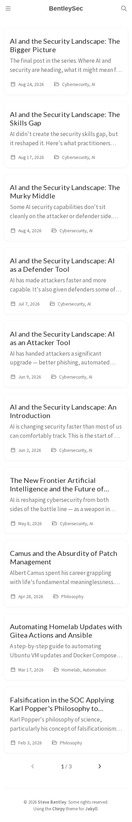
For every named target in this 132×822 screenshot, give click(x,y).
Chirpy (58, 808)
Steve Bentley (52, 802)
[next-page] (99, 766)
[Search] (124, 8)
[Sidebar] (8, 8)
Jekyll (91, 808)
